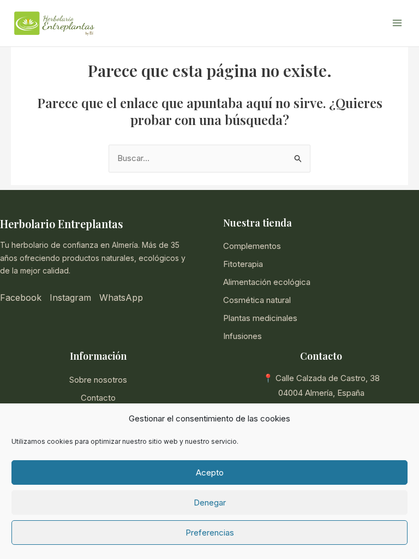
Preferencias (209, 532)
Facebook (20, 297)
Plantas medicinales (260, 318)
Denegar (210, 502)
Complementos (252, 246)
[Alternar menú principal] (397, 23)
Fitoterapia (243, 264)
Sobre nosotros (98, 379)
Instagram (70, 297)
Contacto (98, 398)
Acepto (210, 472)
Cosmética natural (257, 300)
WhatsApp (121, 297)
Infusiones (242, 336)
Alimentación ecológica (266, 282)
